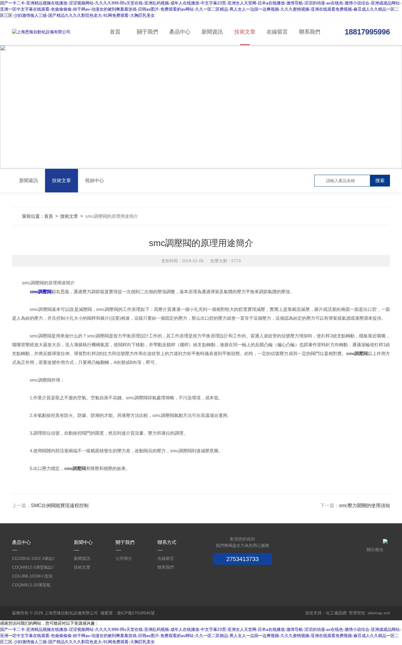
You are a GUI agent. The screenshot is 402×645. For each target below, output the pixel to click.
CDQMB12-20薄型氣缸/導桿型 (31, 586)
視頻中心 (94, 180)
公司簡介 (124, 558)
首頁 (115, 32)
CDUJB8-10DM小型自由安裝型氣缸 (32, 577)
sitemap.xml (379, 613)
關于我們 (147, 32)
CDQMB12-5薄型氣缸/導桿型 (33, 568)
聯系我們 (309, 32)
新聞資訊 (212, 32)
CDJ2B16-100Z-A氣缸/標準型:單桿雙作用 (33, 559)
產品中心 (179, 32)
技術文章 (244, 32)
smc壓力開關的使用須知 (364, 505)
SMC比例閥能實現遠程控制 (60, 505)
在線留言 (277, 32)
